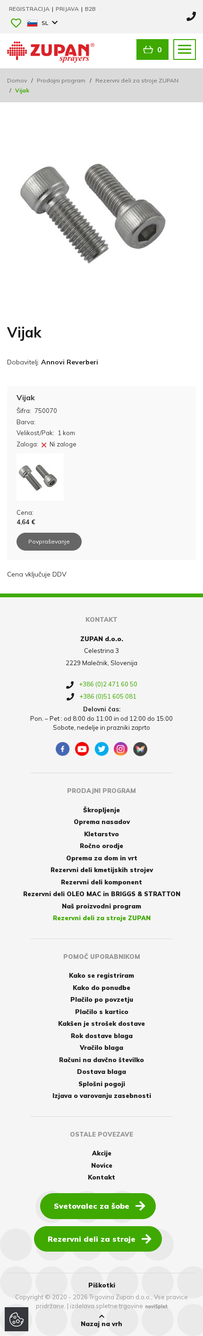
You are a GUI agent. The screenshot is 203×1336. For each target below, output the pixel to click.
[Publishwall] (140, 749)
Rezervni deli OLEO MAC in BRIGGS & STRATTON (101, 894)
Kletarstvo (101, 834)
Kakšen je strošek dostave (101, 1023)
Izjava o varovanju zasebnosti (101, 1095)
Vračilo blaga (101, 1047)
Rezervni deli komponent (101, 882)
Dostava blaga (101, 1071)
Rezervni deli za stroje (91, 1239)
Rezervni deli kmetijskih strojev (102, 870)
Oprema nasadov (102, 821)
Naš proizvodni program (101, 906)
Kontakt (101, 1177)
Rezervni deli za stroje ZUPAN (136, 80)
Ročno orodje (101, 845)
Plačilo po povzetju (101, 999)
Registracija (30, 8)
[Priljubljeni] (16, 24)
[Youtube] (82, 749)
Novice (101, 1165)
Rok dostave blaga (102, 1035)
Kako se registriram (101, 975)
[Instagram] (121, 749)
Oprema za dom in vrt (101, 858)
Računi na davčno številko (101, 1060)
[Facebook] (63, 749)
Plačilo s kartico (101, 1011)
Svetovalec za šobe (91, 1206)
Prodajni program (61, 80)
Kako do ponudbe (101, 987)
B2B (90, 8)
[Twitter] (101, 749)
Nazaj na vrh (101, 1324)
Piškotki (101, 1285)
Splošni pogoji (101, 1084)
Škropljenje (101, 810)
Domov (17, 80)
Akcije (101, 1153)
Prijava (68, 8)
